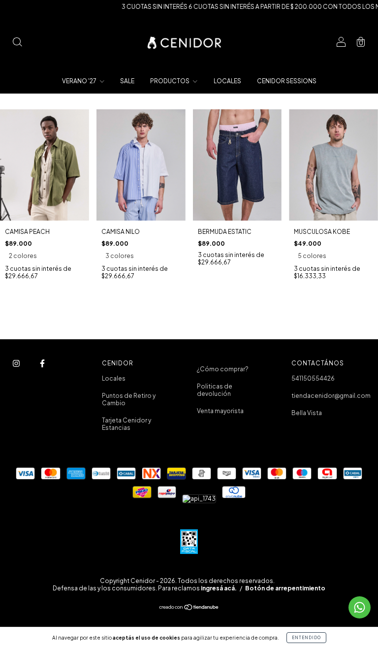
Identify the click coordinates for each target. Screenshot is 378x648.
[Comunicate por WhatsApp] (359, 607)
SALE (127, 81)
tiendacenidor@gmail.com (331, 395)
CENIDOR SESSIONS (286, 81)
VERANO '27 (79, 81)
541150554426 (313, 378)
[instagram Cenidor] (16, 363)
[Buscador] (17, 43)
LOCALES (227, 81)
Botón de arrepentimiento (285, 588)
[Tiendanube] (189, 608)
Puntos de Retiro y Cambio (129, 399)
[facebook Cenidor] (42, 363)
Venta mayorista (220, 411)
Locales (114, 378)
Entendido (306, 637)
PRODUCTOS (170, 81)
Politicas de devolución (214, 390)
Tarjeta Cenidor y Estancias (126, 424)
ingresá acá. (219, 588)
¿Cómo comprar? (223, 369)
